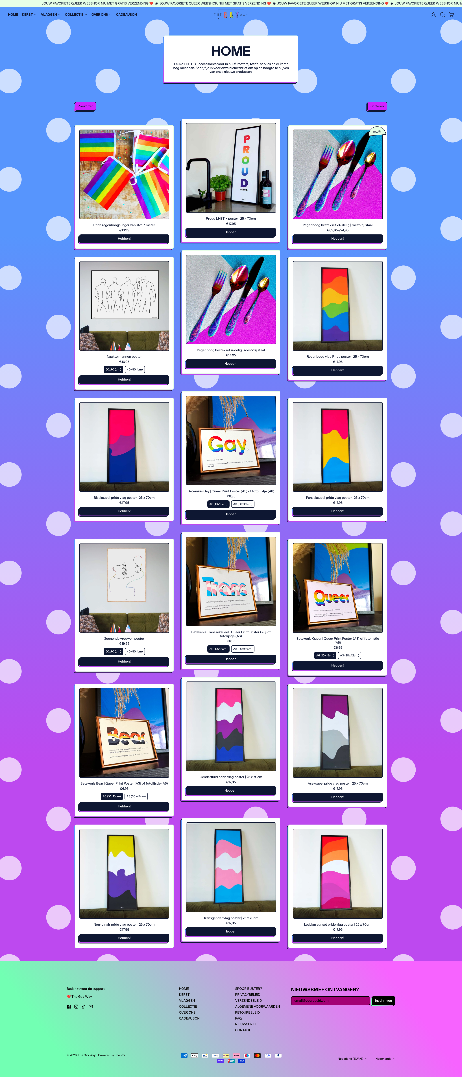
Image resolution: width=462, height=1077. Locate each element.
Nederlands (383, 1058)
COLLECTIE (188, 1007)
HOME (13, 15)
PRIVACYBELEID (247, 995)
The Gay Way (86, 1055)
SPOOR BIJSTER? (248, 989)
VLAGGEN (187, 1001)
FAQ (238, 1018)
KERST (184, 995)
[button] (442, 15)
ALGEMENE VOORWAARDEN (257, 1007)
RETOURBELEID (247, 1012)
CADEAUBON (126, 15)
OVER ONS (187, 1012)
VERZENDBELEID (248, 1001)
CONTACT (243, 1030)
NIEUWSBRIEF (246, 1024)
